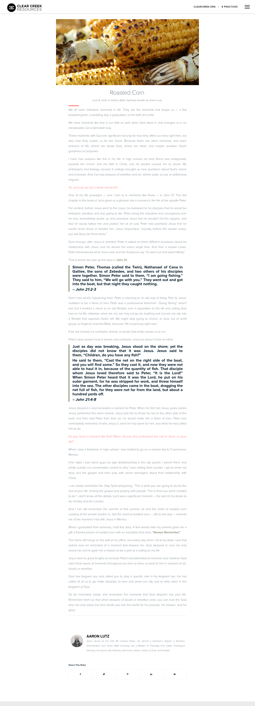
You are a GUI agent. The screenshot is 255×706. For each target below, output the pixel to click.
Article (114, 100)
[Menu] (246, 8)
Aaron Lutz (155, 100)
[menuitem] (205, 7)
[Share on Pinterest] (127, 674)
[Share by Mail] (174, 674)
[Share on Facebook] (80, 674)
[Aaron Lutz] (77, 646)
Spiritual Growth (136, 100)
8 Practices (230, 6)
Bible (122, 100)
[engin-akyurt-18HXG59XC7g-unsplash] (127, 52)
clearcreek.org (205, 6)
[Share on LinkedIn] (151, 674)
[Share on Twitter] (104, 674)
